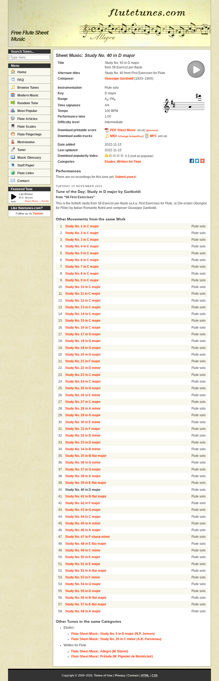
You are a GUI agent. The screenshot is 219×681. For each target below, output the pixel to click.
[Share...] (202, 161)
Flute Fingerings (29, 134)
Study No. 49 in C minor (83, 550)
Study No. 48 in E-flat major (85, 543)
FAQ (20, 79)
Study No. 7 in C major (82, 266)
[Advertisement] (29, 299)
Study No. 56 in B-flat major (86, 597)
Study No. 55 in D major (83, 591)
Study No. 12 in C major (83, 300)
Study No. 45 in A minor (83, 523)
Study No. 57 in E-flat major (85, 604)
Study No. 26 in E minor (82, 395)
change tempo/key (131, 136)
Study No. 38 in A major (83, 476)
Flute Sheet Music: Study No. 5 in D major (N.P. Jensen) (113, 633)
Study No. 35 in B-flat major (86, 455)
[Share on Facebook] (192, 161)
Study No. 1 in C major (82, 226)
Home (21, 72)
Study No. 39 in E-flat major (85, 482)
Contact (23, 180)
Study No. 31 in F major (82, 428)
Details (45, 201)
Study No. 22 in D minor (83, 367)
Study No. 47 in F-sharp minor (87, 536)
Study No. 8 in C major (82, 273)
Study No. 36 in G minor (83, 462)
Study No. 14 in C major (83, 314)
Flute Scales (26, 126)
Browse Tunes (28, 87)
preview (152, 130)
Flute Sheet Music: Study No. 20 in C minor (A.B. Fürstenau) (116, 639)
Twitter (37, 213)
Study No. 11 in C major (82, 293)
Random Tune (27, 103)
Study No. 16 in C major (83, 327)
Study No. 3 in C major (82, 239)
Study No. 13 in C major (83, 307)
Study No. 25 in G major (83, 388)
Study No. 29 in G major (83, 415)
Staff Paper (25, 165)
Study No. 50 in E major (82, 557)
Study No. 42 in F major (82, 503)
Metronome (26, 142)
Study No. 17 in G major (83, 334)
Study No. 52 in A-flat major (86, 570)
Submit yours (125, 176)
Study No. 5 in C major (82, 253)
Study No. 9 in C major (82, 280)
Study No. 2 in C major (82, 233)
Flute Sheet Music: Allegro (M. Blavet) (99, 651)
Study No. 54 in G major (83, 584)
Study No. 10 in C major (83, 287)
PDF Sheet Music (123, 130)
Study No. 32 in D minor (83, 435)
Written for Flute (129, 161)
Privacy (120, 675)
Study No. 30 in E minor (82, 422)
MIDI (113, 136)
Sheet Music (32, 201)
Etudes (110, 161)
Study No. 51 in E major (82, 564)
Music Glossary (29, 157)
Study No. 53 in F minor (82, 577)
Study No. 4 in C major (82, 246)
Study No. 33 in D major (83, 442)
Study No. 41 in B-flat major (86, 496)
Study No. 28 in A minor (83, 408)
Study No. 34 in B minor (83, 449)
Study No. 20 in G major (83, 354)
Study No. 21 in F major (82, 361)
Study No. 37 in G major (83, 469)
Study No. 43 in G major (83, 509)
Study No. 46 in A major (83, 530)
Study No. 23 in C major (83, 374)
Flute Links (25, 173)
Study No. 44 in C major (83, 516)
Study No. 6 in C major (82, 260)
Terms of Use (103, 675)
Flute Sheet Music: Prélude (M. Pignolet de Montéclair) (112, 656)
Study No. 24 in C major (83, 381)
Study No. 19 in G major (83, 347)
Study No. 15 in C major (83, 320)
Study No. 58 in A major (83, 611)
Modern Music (28, 95)
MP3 (153, 136)
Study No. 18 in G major (83, 341)
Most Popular (27, 110)
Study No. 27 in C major (83, 401)
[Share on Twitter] (197, 161)
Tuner (21, 149)
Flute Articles (27, 118)
